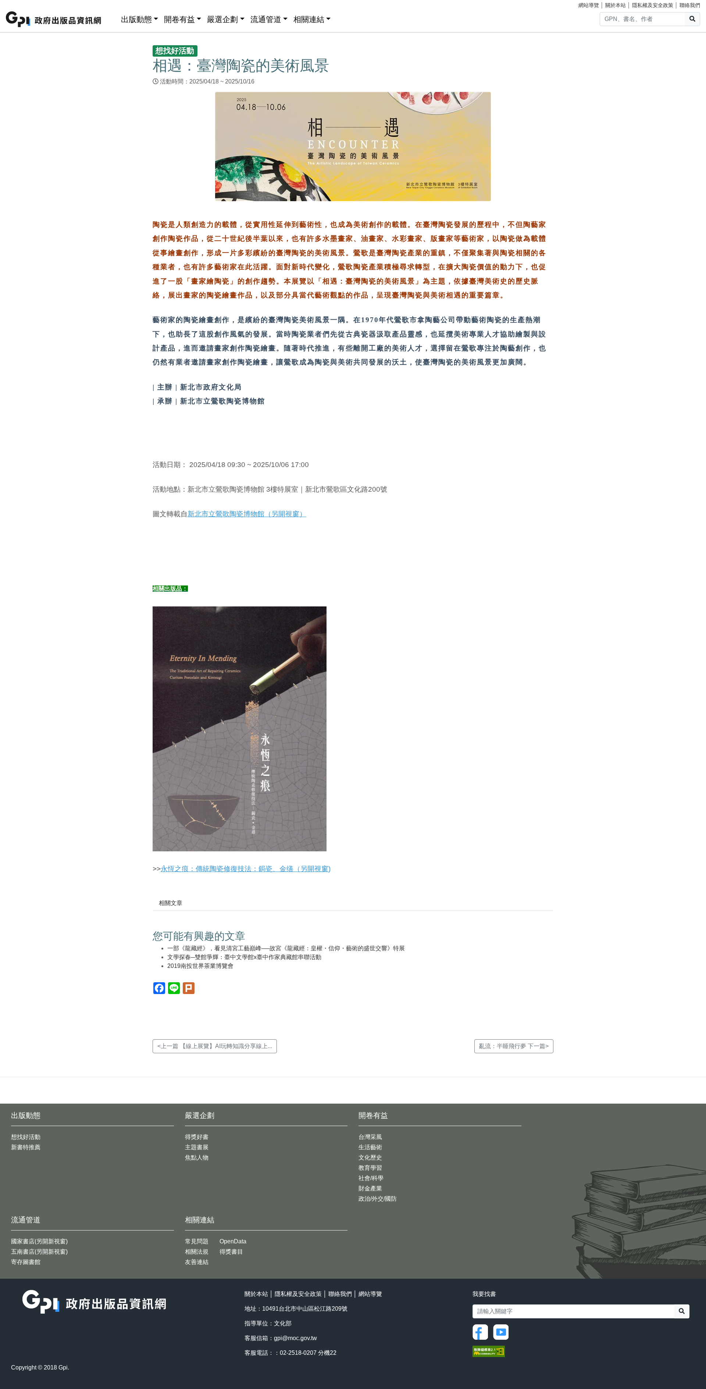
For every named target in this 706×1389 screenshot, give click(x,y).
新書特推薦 (25, 1147)
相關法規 (196, 1252)
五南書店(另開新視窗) (39, 1252)
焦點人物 (196, 1157)
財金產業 (370, 1188)
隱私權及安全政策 (652, 5)
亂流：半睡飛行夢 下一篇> (514, 1046)
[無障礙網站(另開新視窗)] (489, 1351)
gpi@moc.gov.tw (295, 1338)
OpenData (233, 1241)
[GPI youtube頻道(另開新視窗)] (502, 1331)
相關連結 (308, 19)
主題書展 (196, 1147)
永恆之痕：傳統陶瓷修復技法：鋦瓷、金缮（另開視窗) (246, 869)
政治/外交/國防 (378, 1199)
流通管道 (265, 19)
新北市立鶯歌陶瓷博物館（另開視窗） (247, 514)
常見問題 (196, 1241)
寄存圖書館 (25, 1262)
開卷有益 (179, 19)
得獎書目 (231, 1252)
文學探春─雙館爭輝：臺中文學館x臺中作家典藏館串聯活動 (244, 957)
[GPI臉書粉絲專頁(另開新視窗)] (482, 1331)
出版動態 (136, 19)
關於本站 (615, 5)
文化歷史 (370, 1157)
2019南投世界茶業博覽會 (200, 966)
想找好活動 (25, 1137)
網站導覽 (588, 5)
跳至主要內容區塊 (20, 4)
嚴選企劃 (222, 19)
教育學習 (370, 1168)
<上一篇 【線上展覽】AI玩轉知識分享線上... (214, 1046)
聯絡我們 (690, 5)
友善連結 (196, 1262)
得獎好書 (196, 1137)
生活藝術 (370, 1147)
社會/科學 (371, 1178)
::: (113, 18)
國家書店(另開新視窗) (39, 1241)
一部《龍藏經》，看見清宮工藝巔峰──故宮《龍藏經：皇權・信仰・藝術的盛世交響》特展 (286, 948)
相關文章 (170, 903)
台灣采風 (370, 1137)
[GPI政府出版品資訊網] (54, 19)
